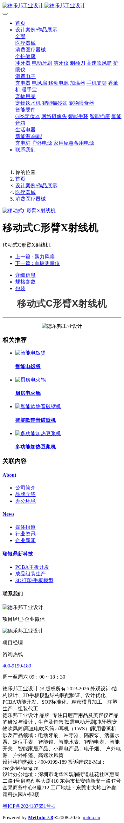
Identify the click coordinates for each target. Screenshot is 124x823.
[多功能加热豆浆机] (38, 433)
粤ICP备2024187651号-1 (29, 806)
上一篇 (35, 256)
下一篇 (37, 263)
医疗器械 (25, 192)
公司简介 (25, 487)
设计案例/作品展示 (36, 185)
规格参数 (25, 281)
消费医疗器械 (30, 199)
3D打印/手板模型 (34, 580)
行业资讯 (25, 533)
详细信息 (25, 275)
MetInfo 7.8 (40, 817)
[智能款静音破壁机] (38, 406)
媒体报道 (25, 527)
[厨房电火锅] (30, 379)
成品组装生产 (30, 573)
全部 (20, 36)
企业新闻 (25, 540)
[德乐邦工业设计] (62, 6)
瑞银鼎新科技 (18, 553)
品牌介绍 (25, 494)
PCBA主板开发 (32, 567)
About (9, 475)
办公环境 (25, 501)
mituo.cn (91, 817)
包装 (20, 288)
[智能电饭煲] (30, 352)
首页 (20, 23)
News (8, 514)
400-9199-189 (17, 665)
